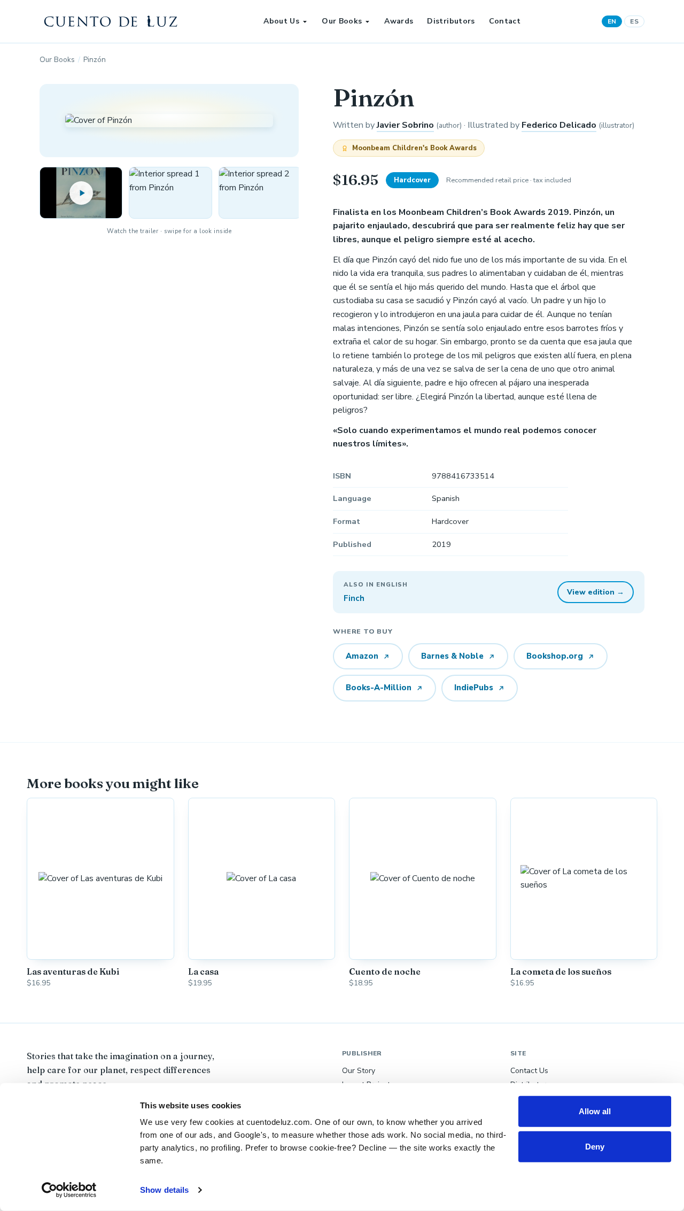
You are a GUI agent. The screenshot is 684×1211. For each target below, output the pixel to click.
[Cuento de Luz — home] (111, 21)
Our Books (342, 21)
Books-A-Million (378, 687)
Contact (504, 21)
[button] (170, 193)
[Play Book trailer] (81, 192)
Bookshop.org (554, 656)
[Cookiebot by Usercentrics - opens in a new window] (69, 1190)
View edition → (595, 592)
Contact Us (529, 1071)
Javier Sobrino (405, 125)
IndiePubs (473, 687)
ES (634, 21)
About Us (281, 21)
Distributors (451, 21)
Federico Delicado (559, 125)
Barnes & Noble (452, 656)
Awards (398, 21)
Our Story (358, 1071)
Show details (164, 1189)
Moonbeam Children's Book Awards (414, 148)
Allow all (595, 1111)
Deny (594, 1146)
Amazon (362, 656)
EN (612, 21)
